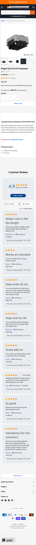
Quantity (3, 93)
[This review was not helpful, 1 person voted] (28, 336)
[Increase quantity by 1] (17, 97)
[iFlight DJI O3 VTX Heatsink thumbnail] (4, 61)
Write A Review (18, 195)
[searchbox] (10, 203)
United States (17, 508)
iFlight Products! (17, 139)
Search (15, 524)
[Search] (32, 12)
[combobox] (15, 12)
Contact (21, 524)
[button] (18, 90)
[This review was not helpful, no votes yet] (28, 240)
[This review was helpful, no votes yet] (25, 240)
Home (3, 21)
